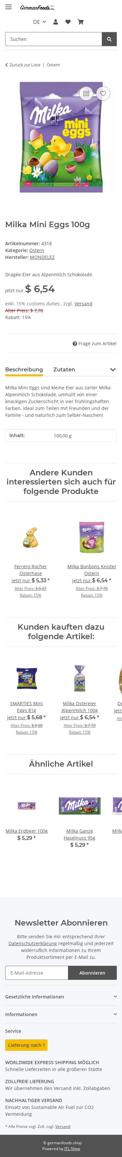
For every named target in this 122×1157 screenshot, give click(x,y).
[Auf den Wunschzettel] (103, 93)
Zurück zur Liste (25, 65)
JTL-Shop (72, 1148)
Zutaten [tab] (64, 369)
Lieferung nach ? (26, 1045)
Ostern (36, 250)
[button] (55, 21)
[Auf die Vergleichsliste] (86, 93)
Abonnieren (92, 973)
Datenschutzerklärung (32, 943)
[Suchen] (109, 39)
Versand (83, 303)
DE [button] (36, 22)
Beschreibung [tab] (24, 369)
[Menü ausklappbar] (8, 4)
